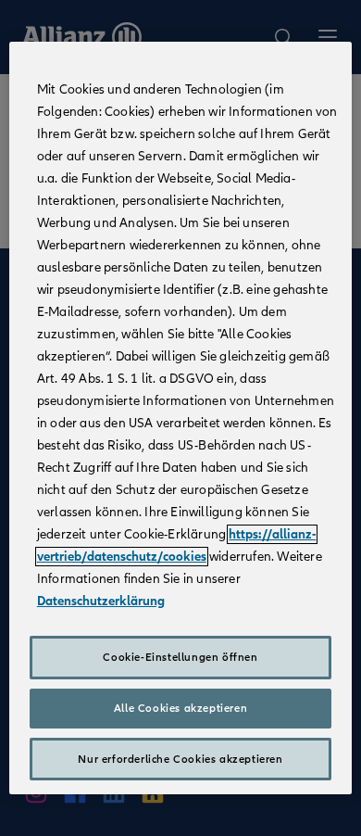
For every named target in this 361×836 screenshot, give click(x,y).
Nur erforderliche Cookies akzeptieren (180, 759)
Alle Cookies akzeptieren (180, 708)
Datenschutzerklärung (101, 601)
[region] (181, 418)
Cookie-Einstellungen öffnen (180, 657)
